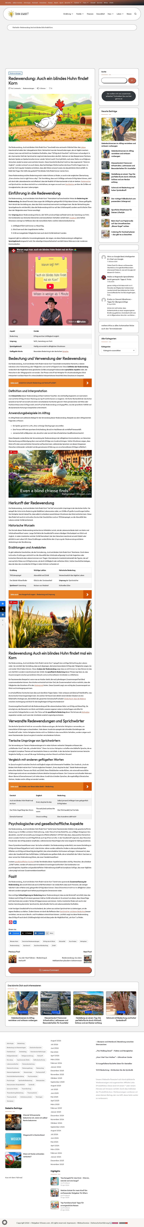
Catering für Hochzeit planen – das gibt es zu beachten (123, 233)
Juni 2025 (55, 1093)
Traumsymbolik (11, 1097)
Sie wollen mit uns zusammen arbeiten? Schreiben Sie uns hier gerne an (119, 96)
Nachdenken (69, 184)
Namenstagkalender (13, 1072)
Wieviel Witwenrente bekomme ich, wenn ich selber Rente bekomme (35, 1117)
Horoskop (10, 1060)
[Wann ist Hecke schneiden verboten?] (13, 1160)
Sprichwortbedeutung (41, 945)
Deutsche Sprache (35, 1047)
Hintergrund (39, 685)
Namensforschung (12, 1068)
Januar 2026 (56, 1067)
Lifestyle (121, 1012)
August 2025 (56, 1085)
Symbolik (31, 1084)
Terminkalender (115, 328)
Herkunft (40, 1056)
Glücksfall (62, 941)
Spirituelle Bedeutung (25, 1080)
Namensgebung (27, 1068)
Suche (103, 72)
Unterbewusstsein (26, 1097)
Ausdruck (73, 218)
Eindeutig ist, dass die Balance (75, 699)
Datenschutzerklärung (100, 1223)
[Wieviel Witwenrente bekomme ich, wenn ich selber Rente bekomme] (13, 1122)
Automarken (124, 325)
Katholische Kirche (39, 1060)
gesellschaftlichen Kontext (24, 862)
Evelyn (110, 299)
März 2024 (55, 1149)
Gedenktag (22, 1051)
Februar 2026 (56, 1063)
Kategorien (105, 346)
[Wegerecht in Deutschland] (13, 1141)
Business (55, 1012)
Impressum (71, 1223)
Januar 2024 (56, 1157)
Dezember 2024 (57, 1115)
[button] (4, 1222)
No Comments (16, 88)
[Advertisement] (72, 46)
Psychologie (11, 1080)
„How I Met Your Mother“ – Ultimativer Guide (114, 1057)
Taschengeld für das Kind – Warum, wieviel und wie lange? (75, 1179)
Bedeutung (20, 1043)
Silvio (109, 256)
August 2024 (56, 1130)
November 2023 (57, 1164)
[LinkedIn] (2, 614)
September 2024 (58, 1127)
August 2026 (56, 1040)
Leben (83, 147)
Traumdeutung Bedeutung (15, 1093)
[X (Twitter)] (2, 609)
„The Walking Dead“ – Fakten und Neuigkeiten (114, 1051)
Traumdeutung (26, 1088)
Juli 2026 (54, 1044)
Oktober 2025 (56, 1078)
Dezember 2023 (57, 1160)
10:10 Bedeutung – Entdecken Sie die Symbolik (114, 1070)
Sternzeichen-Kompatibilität (16, 1084)
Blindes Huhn (14, 941)
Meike (109, 276)
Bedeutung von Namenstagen (16, 1047)
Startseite (16, 27)
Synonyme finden (12, 1088)
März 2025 (55, 1104)
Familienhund (11, 1051)
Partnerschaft (40, 1072)
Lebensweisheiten (12, 1064)
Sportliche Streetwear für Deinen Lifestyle (121, 211)
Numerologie (28, 1072)
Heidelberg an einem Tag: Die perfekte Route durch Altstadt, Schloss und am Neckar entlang (123, 178)
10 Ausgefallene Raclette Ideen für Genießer (114, 1063)
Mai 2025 (54, 1097)
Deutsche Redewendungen (30, 941)
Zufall (54, 945)
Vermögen (39, 1097)
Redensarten (86, 181)
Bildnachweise (83, 1223)
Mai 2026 (54, 1052)
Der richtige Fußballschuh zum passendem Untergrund (123, 199)
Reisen (88, 1012)
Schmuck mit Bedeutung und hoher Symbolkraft (122, 188)
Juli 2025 (54, 1089)
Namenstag (40, 1068)
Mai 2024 (54, 1142)
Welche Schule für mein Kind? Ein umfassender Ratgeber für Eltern (74, 1191)
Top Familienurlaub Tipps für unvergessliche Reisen (72, 1204)
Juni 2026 (55, 1048)
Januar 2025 (56, 1112)
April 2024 (55, 1145)
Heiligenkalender (12, 1056)
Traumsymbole (32, 1093)
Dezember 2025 (57, 1070)
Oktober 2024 (56, 1123)
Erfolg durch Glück (49, 941)
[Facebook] (2, 603)
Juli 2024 (54, 1134)
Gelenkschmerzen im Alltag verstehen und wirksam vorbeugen (118, 144)
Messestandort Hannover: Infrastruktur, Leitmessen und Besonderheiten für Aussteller (123, 165)
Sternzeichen (40, 1080)
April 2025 (55, 1100)
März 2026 (55, 1059)
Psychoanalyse (32, 1076)
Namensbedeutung (28, 1064)
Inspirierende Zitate (23, 1060)
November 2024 (57, 1119)
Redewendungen (15, 73)
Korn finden (72, 941)
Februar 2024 (56, 1153)
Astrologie (10, 1043)
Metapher (83, 941)
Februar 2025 (56, 1108)
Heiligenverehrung (27, 1056)
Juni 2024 (55, 1138)
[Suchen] (132, 80)
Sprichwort (26, 945)
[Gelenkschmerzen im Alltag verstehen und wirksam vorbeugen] (119, 129)
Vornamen (10, 1101)
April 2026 (55, 1055)
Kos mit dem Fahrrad (13, 1177)
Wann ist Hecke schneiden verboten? (33, 1155)
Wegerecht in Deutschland (33, 1135)
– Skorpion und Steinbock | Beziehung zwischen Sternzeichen (115, 1043)
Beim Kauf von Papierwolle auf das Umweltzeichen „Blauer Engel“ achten (122, 223)
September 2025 (57, 1082)
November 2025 (57, 1074)
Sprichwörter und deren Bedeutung (72, 911)
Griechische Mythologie (38, 1051)
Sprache (65, 351)
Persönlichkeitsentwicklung (15, 1076)
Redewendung (14, 945)
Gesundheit (23, 1012)
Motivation (85, 712)
